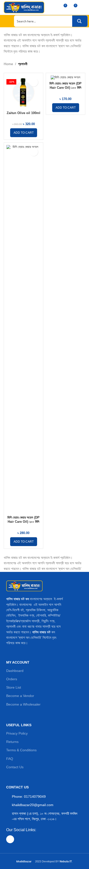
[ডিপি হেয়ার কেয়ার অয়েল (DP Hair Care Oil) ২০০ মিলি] (23, 329)
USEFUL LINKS (18, 725)
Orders (11, 679)
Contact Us (14, 767)
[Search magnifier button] (80, 21)
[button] (23, 132)
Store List (13, 687)
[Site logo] (24, 7)
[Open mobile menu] (5, 21)
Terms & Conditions (21, 750)
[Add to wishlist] (33, 82)
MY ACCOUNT (17, 662)
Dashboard (14, 671)
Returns (12, 742)
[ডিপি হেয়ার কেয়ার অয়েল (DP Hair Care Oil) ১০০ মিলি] (65, 77)
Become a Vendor (20, 696)
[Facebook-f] (10, 839)
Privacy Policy (17, 733)
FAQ (9, 759)
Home (8, 64)
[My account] (83, 7)
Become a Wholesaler (23, 704)
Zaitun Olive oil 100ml (23, 113)
